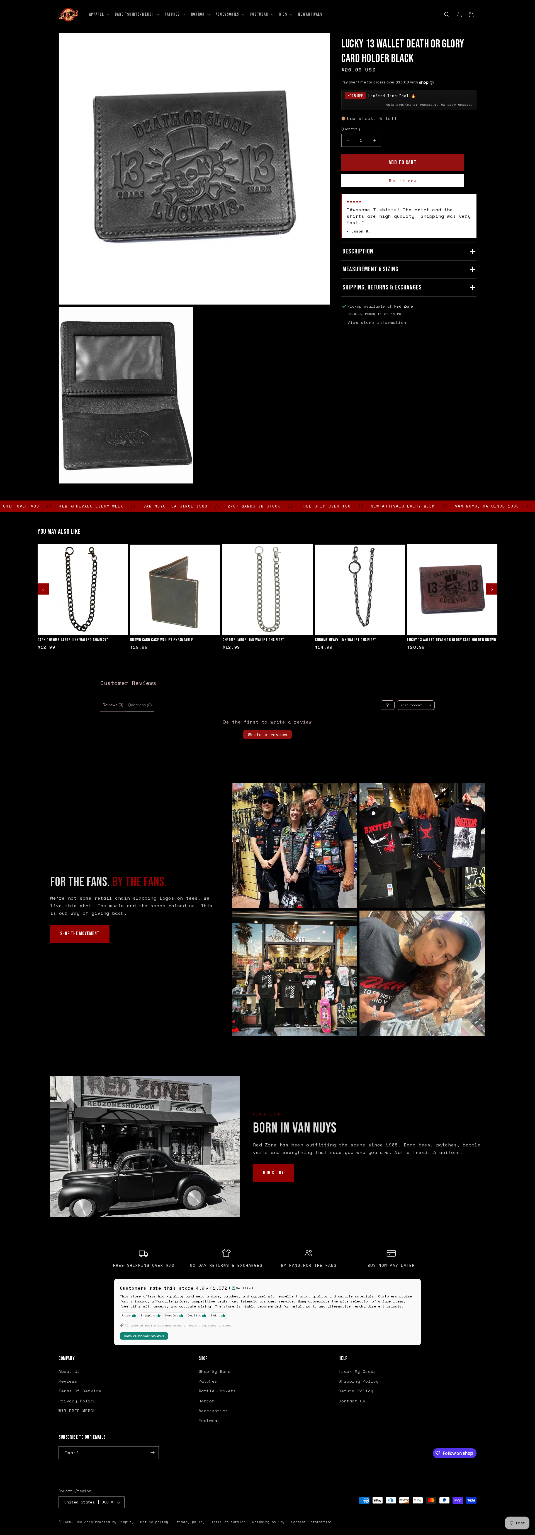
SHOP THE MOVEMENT (79, 934)
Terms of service (228, 1522)
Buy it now (403, 181)
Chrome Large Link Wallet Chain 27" (253, 640)
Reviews (68, 1381)
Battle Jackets (217, 1391)
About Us (69, 1371)
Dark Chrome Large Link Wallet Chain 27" (73, 640)
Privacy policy (190, 1522)
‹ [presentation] (43, 589)
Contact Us (352, 1401)
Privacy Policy (77, 1401)
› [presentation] (491, 589)
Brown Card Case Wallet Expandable (161, 640)
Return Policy (356, 1391)
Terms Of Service (80, 1391)
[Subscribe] (152, 1452)
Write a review (267, 734)
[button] (98, 14)
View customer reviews (144, 1336)
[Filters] (388, 705)
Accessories (213, 1411)
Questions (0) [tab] (140, 705)
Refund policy (154, 1522)
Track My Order (357, 1371)
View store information (376, 322)
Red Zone (84, 1522)
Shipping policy (268, 1522)
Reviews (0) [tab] (113, 705)
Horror (207, 1401)
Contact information (311, 1522)
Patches (208, 1381)
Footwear (209, 1421)
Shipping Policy (359, 1381)
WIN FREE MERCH (77, 1411)
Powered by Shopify (114, 1522)
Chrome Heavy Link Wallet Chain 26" (345, 640)
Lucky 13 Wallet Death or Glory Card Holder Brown (451, 640)
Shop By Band (215, 1371)
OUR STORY (273, 1173)
